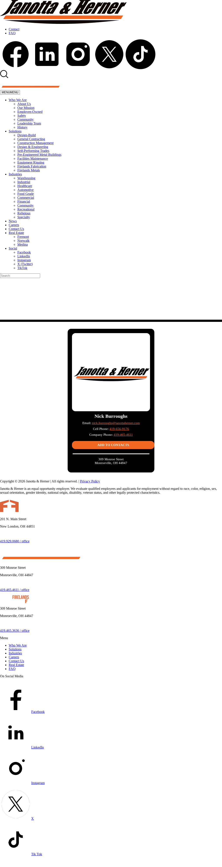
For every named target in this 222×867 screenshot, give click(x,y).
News (13, 221)
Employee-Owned (29, 112)
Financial (23, 201)
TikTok (22, 268)
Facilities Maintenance (32, 158)
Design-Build (26, 135)
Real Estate (16, 233)
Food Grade (25, 194)
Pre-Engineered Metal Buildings (39, 154)
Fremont (23, 237)
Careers (14, 225)
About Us (24, 104)
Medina (22, 244)
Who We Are (18, 100)
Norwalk (23, 240)
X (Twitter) (25, 264)
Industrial (23, 182)
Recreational (25, 209)
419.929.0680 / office (14, 541)
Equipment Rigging (30, 162)
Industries (15, 174)
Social (13, 248)
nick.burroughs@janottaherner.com (116, 423)
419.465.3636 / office (14, 630)
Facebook (24, 252)
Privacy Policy (90, 481)
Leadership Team (29, 123)
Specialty (23, 217)
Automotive (25, 190)
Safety (21, 115)
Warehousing (26, 178)
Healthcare (24, 186)
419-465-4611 (123, 434)
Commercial (25, 197)
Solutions (15, 131)
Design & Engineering (32, 147)
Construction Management (35, 143)
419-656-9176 (119, 429)
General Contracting (31, 139)
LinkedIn (23, 256)
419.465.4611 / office (14, 590)
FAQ (12, 33)
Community (25, 119)
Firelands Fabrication (31, 166)
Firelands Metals (28, 170)
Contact (14, 29)
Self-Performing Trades (33, 151)
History (22, 127)
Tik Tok (36, 854)
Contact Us (16, 229)
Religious (23, 213)
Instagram (24, 260)
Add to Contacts (113, 445)
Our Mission (25, 108)
